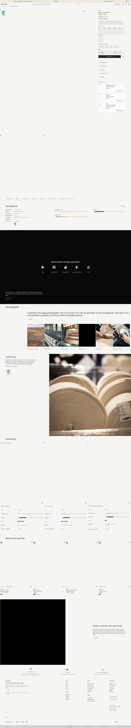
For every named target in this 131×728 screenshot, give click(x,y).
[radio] (99, 52)
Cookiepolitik (104, 726)
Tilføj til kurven (109, 56)
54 (116, 46)
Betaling (102, 76)
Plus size (8, 6)
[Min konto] (123, 4)
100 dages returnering (108, 1)
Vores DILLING (117, 4)
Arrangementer (90, 688)
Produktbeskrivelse (104, 62)
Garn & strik (47, 4)
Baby (43, 4)
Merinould (17, 198)
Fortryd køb (111, 688)
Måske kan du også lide (51, 198)
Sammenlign (42, 198)
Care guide (103, 69)
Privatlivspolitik (87, 726)
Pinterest (67, 697)
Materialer (89, 691)
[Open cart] (129, 4)
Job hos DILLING (90, 686)
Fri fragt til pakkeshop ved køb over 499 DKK (23, 1)
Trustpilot (56, 1)
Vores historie (90, 685)
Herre (37, 4)
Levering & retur (104, 73)
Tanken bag (89, 690)
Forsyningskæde (25, 198)
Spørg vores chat (113, 699)
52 (111, 46)
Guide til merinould (91, 701)
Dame (34, 4)
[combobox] (128, 1)
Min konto (111, 691)
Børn (40, 4)
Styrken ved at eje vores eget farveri (66, 198)
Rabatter (111, 690)
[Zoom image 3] (65, 166)
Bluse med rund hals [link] (15, 6)
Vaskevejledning (104, 66)
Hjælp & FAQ (112, 683)
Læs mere (122, 206)
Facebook (67, 696)
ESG (119, 726)
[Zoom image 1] (43, 72)
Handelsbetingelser (69, 726)
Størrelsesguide (106, 44)
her (16, 366)
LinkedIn (67, 699)
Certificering (34, 198)
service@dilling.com (113, 709)
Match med (84, 11)
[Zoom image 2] (22, 166)
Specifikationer (9, 198)
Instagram (67, 694)
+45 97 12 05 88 (112, 710)
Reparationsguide (90, 699)
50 (106, 46)
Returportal (111, 686)
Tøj (5, 6)
